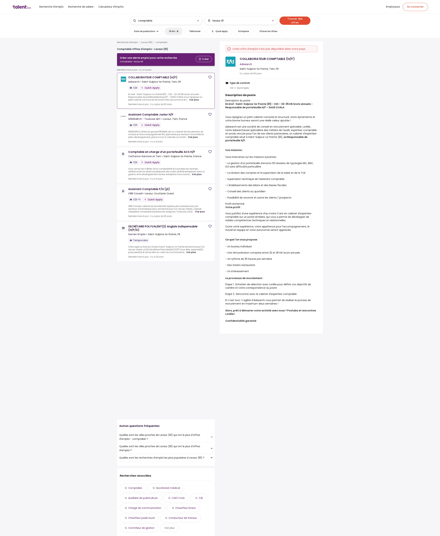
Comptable (135, 488)
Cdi (201, 498)
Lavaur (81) (146, 42)
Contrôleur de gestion (141, 528)
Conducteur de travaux (183, 518)
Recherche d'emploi (127, 42)
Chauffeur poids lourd (141, 518)
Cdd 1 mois (178, 498)
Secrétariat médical (168, 488)
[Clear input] (198, 21)
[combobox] (166, 21)
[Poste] (163, 21)
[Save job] (210, 77)
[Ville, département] (238, 21)
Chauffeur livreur (185, 508)
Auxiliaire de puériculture (143, 498)
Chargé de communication (144, 508)
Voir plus (194, 99)
